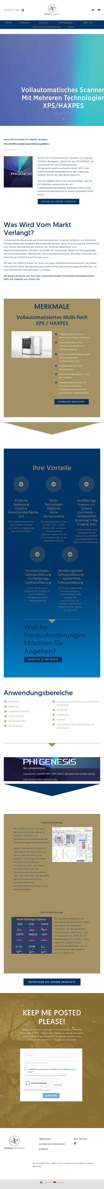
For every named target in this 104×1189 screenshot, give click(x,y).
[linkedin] (23, 10)
